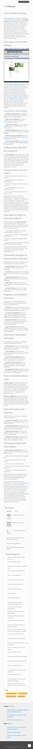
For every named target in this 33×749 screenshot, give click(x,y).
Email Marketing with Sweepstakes (17, 661)
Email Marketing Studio (19, 530)
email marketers (23, 483)
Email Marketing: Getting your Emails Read (15, 612)
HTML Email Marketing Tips (15, 665)
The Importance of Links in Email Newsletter (16, 670)
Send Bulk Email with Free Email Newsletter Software (16, 538)
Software (9, 511)
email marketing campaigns (17, 84)
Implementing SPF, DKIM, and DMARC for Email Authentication (16, 684)
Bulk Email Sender (18, 515)
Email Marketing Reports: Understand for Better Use (14, 603)
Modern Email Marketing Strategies (17, 656)
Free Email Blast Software (14, 652)
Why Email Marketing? (13, 598)
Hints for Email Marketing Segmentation (14, 607)
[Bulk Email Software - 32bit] (9, 6)
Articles (16, 511)
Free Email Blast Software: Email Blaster (16, 548)
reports (6, 126)
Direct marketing (8, 18)
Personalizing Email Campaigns (16, 638)
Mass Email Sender (11, 696)
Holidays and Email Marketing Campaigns (15, 616)
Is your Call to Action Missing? (15, 620)
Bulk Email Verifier (18, 523)
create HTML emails (15, 98)
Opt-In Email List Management (16, 571)
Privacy (25, 747)
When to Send (11, 593)
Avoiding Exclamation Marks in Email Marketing (16, 625)
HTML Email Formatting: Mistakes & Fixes (17, 567)
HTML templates (22, 142)
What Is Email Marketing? (14, 589)
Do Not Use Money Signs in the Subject (16, 648)
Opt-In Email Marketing (14, 575)
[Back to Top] (29, 745)
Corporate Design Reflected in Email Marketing (17, 643)
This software (13, 21)
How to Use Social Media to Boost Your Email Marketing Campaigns (16, 630)
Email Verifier (22, 696)
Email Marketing (23, 693)
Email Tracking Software (13, 543)
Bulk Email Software (11, 693)
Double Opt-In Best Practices (15, 634)
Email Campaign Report (14, 562)
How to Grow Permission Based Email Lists (16, 558)
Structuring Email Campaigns (15, 580)
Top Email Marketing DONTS (15, 584)
